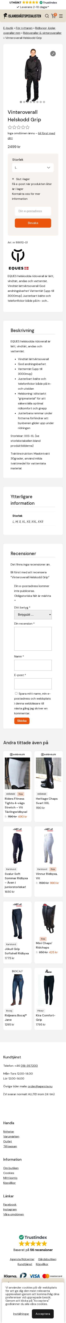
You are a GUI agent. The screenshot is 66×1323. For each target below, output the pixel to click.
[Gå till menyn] (61, 16)
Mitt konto (10, 1178)
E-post (20, 675)
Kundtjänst (25, 1264)
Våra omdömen (13, 1214)
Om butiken (11, 1168)
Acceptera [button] (43, 1314)
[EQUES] (19, 260)
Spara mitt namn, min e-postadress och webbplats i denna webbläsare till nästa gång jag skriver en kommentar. (32, 703)
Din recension (24, 623)
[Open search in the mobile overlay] (47, 16)
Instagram (10, 1209)
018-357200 (29, 1066)
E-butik (8, 28)
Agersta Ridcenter (22, 1259)
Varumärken (11, 1136)
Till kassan (10, 1146)
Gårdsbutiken (47, 1259)
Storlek (17, 160)
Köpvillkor (9, 1183)
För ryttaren (24, 28)
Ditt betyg (22, 607)
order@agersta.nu (40, 1086)
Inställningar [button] (21, 1314)
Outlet (7, 1141)
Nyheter (8, 1131)
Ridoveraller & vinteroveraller (42, 33)
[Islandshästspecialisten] (22, 16)
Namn (19, 656)
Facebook (9, 1204)
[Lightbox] (53, 53)
